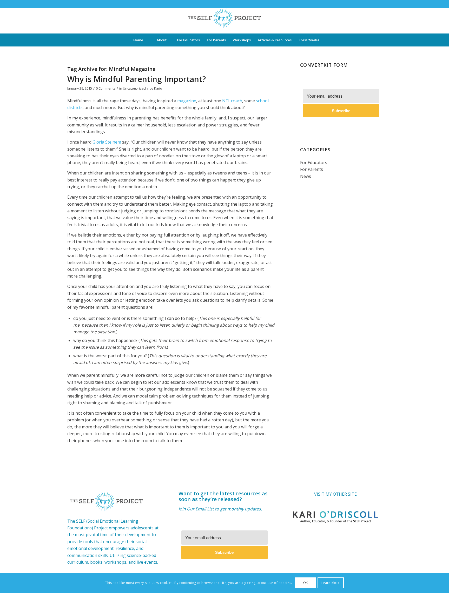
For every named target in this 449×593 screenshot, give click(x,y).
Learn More (330, 583)
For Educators (313, 162)
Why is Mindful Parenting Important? (136, 79)
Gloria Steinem (107, 142)
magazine (186, 101)
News (305, 176)
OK (305, 583)
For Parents (311, 169)
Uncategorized (134, 88)
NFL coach (232, 101)
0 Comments (105, 88)
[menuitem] (138, 39)
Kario (158, 88)
